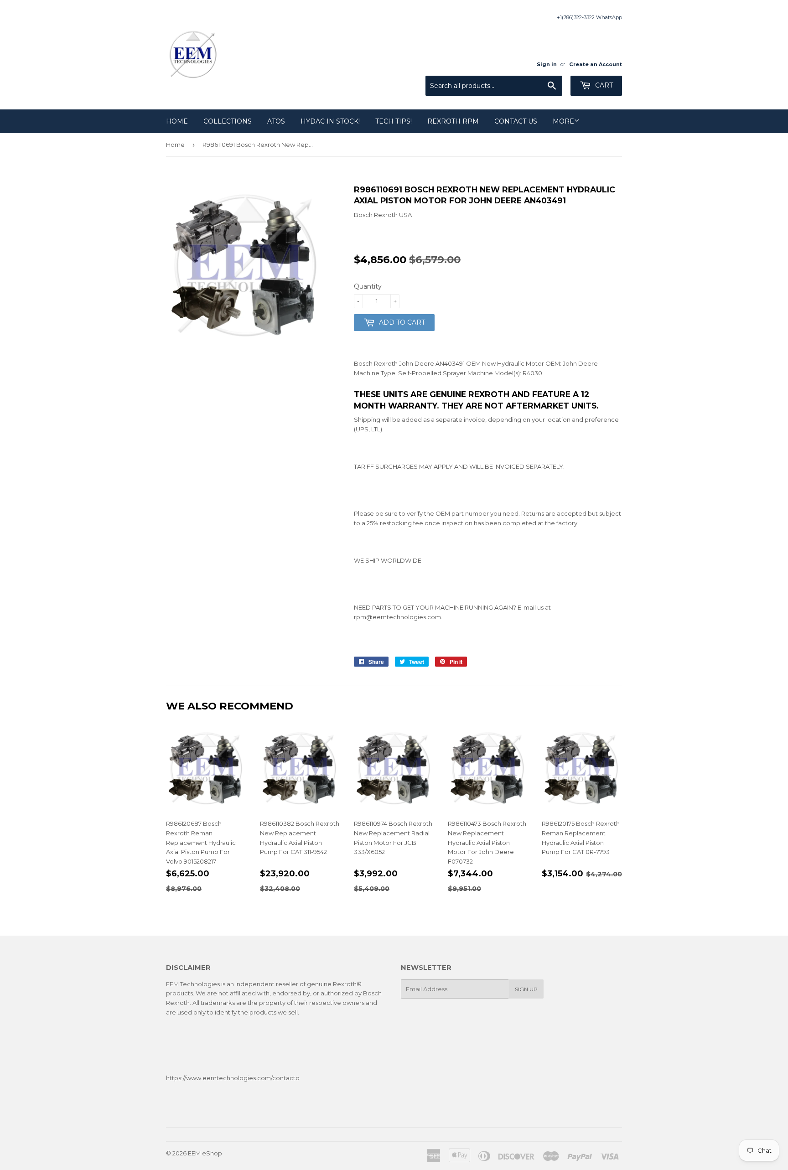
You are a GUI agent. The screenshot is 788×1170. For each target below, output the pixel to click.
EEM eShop (205, 1153)
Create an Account (595, 64)
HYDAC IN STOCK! (330, 121)
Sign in (547, 64)
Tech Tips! (393, 121)
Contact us (515, 121)
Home (177, 121)
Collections (227, 121)
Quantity (368, 286)
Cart (603, 85)
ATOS (276, 121)
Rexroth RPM (453, 121)
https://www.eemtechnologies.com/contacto (233, 1078)
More (563, 121)
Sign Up (526, 989)
